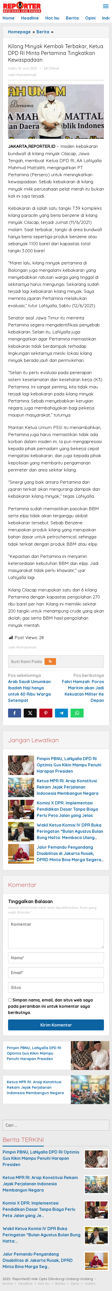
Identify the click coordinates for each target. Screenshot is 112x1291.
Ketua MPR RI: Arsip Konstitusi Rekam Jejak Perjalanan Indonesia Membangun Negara (67, 787)
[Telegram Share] (61, 713)
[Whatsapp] (77, 713)
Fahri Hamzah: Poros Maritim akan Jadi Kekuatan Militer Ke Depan (83, 688)
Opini (75, 1283)
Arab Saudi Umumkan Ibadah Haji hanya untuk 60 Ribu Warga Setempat (29, 688)
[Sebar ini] (14, 713)
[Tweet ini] (30, 713)
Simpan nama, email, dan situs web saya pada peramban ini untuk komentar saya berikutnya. (50, 1006)
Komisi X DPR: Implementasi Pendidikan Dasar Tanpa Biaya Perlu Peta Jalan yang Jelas (67, 809)
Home (8, 1283)
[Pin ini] (45, 713)
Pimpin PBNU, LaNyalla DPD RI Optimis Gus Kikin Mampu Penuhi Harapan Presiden (69, 765)
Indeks (90, 1283)
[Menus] (105, 6)
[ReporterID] (22, 6)
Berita (60, 1283)
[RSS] (50, 661)
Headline (25, 1283)
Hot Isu (43, 1283)
